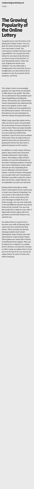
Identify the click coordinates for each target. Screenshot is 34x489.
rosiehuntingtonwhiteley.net (13, 3)
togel (4, 6)
